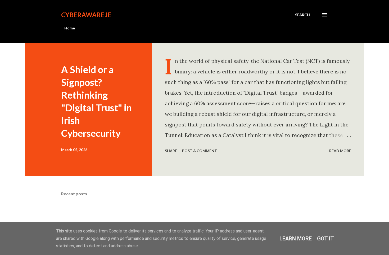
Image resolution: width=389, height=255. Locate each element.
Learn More (295, 238)
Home (69, 28)
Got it (325, 238)
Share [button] (171, 150)
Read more (340, 150)
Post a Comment (199, 150)
